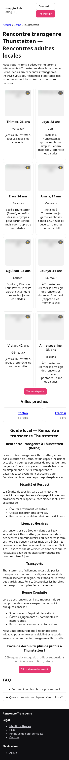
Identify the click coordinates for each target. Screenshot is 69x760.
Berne (17, 25)
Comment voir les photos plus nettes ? (36, 689)
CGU (12, 730)
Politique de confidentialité (26, 733)
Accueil (7, 25)
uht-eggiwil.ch (12, 10)
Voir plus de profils (35, 391)
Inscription (45, 14)
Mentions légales (20, 726)
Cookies (14, 737)
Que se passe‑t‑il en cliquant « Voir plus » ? (36, 697)
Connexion (45, 6)
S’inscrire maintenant (34, 669)
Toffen (23, 413)
